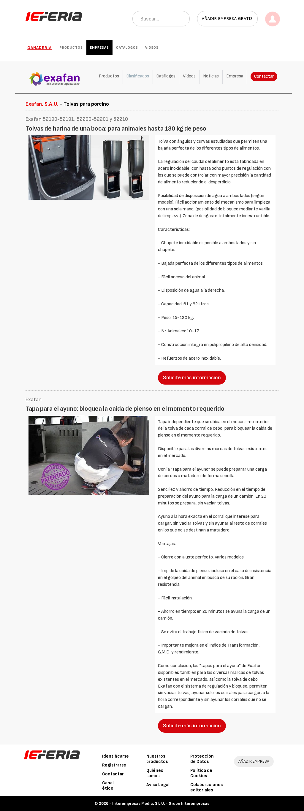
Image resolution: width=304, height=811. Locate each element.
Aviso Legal (158, 785)
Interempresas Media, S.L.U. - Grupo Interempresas (160, 803)
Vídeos (152, 47)
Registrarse (114, 765)
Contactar (264, 76)
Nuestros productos (157, 758)
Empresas (99, 47)
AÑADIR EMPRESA (253, 761)
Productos (71, 47)
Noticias (211, 76)
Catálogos (127, 47)
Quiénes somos (154, 773)
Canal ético (108, 785)
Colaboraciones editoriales (206, 787)
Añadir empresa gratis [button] (227, 18)
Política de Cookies (201, 773)
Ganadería (39, 47)
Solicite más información (192, 377)
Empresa (234, 76)
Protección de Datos (202, 758)
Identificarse (115, 756)
